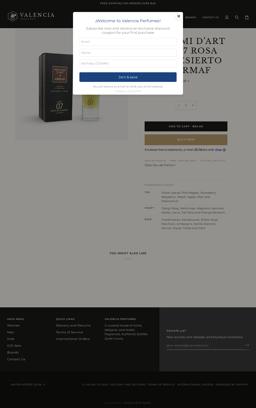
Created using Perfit (128, 91)
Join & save (128, 77)
